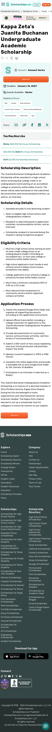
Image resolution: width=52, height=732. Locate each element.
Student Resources (10, 486)
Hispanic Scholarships (11, 581)
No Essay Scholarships (12, 617)
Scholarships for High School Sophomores (11, 527)
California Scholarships (39, 549)
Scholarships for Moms (12, 589)
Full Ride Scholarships (11, 609)
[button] (2, 58)
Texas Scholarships (38, 545)
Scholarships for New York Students (11, 572)
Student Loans (8, 479)
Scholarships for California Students (10, 547)
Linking (32, 471)
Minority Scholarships (11, 577)
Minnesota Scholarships (35, 579)
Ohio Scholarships (37, 574)
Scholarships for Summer (8, 625)
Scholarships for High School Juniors (11, 521)
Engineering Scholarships (7, 636)
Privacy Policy (35, 479)
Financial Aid (6, 471)
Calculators (6, 482)
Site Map (33, 475)
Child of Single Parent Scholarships (39, 608)
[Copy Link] (24, 124)
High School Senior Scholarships (38, 518)
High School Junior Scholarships (38, 524)
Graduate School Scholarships (9, 534)
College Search (8, 467)
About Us (33, 452)
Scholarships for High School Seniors (11, 515)
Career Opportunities (39, 467)
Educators (5, 490)
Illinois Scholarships (38, 560)
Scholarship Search (10, 456)
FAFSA (4, 475)
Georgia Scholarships (39, 564)
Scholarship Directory (10, 11)
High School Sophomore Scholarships (35, 532)
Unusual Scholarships (11, 621)
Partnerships (35, 463)
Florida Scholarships (38, 552)
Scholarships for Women (12, 585)
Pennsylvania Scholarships (35, 569)
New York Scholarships (40, 556)
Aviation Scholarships (11, 641)
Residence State (30, 11)
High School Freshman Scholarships (40, 539)
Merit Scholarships (10, 605)
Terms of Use (35, 482)
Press (3, 498)
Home (4, 452)
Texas (44, 11)
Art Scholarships (9, 631)
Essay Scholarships (10, 613)
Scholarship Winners (10, 463)
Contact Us (34, 459)
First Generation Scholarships (8, 600)
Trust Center (34, 486)
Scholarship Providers (11, 494)
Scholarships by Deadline (36, 585)
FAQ (31, 456)
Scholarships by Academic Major (36, 592)
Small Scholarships (38, 603)
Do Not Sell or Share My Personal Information (26, 725)
